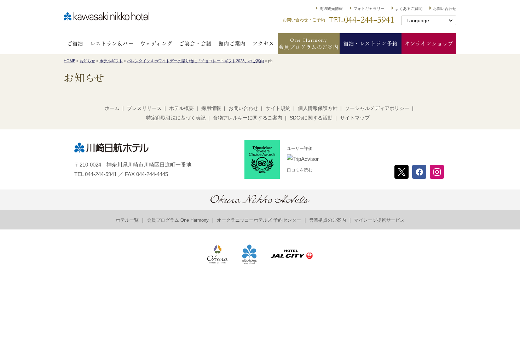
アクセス (264, 43)
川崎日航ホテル (106, 16)
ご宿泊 (75, 43)
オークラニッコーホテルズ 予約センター (259, 220)
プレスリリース (144, 108)
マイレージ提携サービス (379, 220)
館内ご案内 (232, 43)
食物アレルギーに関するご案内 (247, 118)
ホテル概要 (181, 108)
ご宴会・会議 (195, 43)
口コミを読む (299, 170)
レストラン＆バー (112, 43)
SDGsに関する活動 (311, 118)
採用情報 (211, 108)
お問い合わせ (444, 8)
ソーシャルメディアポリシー (377, 108)
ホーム (112, 108)
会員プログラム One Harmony (178, 220)
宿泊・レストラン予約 (370, 43)
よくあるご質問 (408, 8)
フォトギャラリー (369, 8)
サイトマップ (355, 118)
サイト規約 (278, 108)
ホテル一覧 (127, 220)
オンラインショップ (428, 43)
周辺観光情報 (331, 8)
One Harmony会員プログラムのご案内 (309, 44)
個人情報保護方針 (317, 108)
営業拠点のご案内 (327, 220)
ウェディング (156, 43)
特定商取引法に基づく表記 (176, 118)
